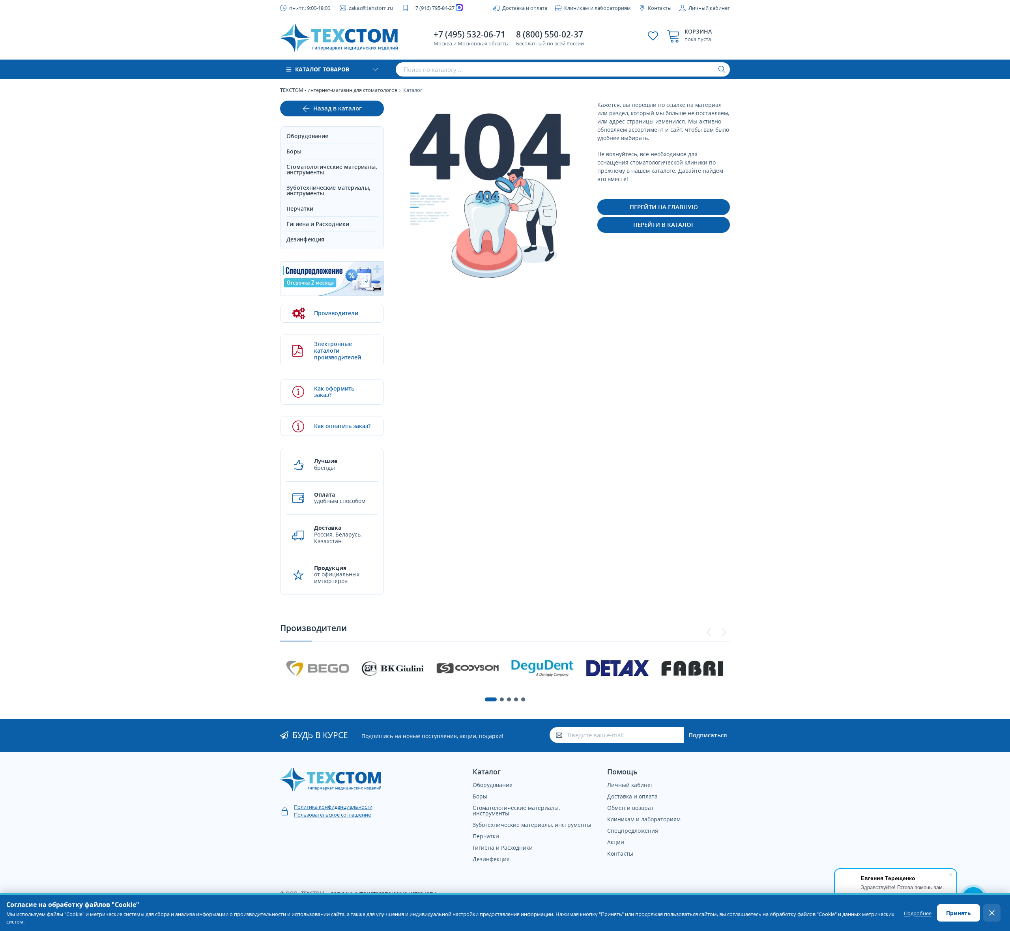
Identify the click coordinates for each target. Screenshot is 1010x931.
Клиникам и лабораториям (597, 7)
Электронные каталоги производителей (337, 350)
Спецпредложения (632, 830)
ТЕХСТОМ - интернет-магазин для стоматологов (338, 89)
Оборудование (307, 136)
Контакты (659, 7)
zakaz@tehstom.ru (371, 7)
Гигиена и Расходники (317, 224)
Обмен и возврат (630, 807)
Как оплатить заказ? (342, 426)
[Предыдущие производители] (709, 632)
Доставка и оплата (524, 7)
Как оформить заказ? (334, 392)
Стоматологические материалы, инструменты (331, 169)
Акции (615, 842)
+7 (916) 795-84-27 (433, 7)
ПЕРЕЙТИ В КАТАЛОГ (663, 224)
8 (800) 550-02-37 (549, 34)
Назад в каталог (337, 108)
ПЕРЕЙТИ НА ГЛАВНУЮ (664, 207)
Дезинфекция (305, 239)
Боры (293, 151)
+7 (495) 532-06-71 (469, 34)
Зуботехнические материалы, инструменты (328, 190)
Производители (336, 313)
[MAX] (460, 7)
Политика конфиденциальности (333, 806)
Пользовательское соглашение (332, 814)
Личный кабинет (709, 7)
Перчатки (299, 208)
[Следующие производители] (723, 632)
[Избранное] (653, 36)
